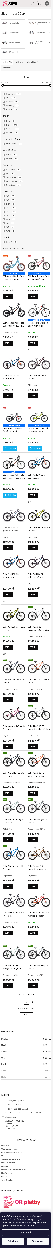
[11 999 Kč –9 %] (14, 462)
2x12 (10, 215)
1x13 (10, 231)
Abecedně (7, 68)
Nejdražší (19, 62)
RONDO (11, 133)
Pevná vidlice (13, 181)
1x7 (9, 227)
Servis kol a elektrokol (10, 1159)
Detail (7, 296)
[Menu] (47, 3)
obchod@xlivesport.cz (14, 1101)
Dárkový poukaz (8, 1163)
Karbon (11, 109)
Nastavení (25, 1232)
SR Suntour (13, 177)
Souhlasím (37, 1241)
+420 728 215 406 (13, 1105)
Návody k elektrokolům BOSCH (14, 1170)
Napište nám (6, 1173)
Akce (10, 98)
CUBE (11, 125)
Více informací (30, 1225)
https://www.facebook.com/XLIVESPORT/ (23, 1113)
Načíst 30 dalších (26, 994)
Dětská (11, 242)
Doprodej (11, 105)
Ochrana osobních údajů (12, 1152)
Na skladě (12, 94)
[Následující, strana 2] (26, 1002)
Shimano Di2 (13, 144)
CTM (10, 121)
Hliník (11, 155)
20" (4, 402)
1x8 (10, 196)
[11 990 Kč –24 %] (39, 310)
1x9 (10, 200)
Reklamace (6, 1156)
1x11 (10, 208)
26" (4, 601)
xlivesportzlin (10, 1117)
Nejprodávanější (33, 62)
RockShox (12, 185)
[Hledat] (32, 3)
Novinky (4, 1166)
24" (29, 502)
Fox (9, 174)
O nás (4, 1176)
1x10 (10, 204)
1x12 (10, 212)
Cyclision (12, 129)
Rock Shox (12, 170)
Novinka (11, 102)
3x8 (9, 223)
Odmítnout (13, 1241)
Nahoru (27, 1014)
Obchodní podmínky (10, 1149)
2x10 (10, 219)
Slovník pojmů (7, 1180)
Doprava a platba (8, 1145)
